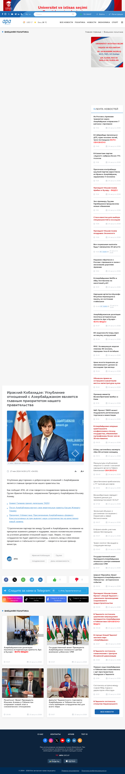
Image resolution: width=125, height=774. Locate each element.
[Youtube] (12, 14)
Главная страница (93, 32)
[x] (57, 740)
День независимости (60, 561)
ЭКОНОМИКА (104, 22)
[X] (9, 14)
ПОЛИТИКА (80, 22)
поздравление (38, 561)
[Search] (73, 14)
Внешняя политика (113, 32)
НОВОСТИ (91, 22)
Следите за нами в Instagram (14, 599)
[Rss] (21, 14)
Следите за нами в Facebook (58, 599)
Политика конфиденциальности (94, 771)
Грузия (59, 555)
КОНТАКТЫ (55, 734)
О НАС (40, 734)
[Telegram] (15, 14)
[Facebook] (2, 14)
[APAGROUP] (62, 755)
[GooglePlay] (55, 761)
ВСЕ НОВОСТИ (66, 22)
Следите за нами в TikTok (36, 599)
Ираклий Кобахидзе (41, 555)
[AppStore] (71, 761)
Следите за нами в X (80, 599)
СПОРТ (115, 22)
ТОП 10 (84, 734)
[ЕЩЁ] (121, 22)
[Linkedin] (18, 14)
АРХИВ (71, 734)
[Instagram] (5, 14)
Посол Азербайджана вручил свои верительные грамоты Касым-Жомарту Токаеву (44, 509)
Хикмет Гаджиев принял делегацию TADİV (29, 503)
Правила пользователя (70, 771)
